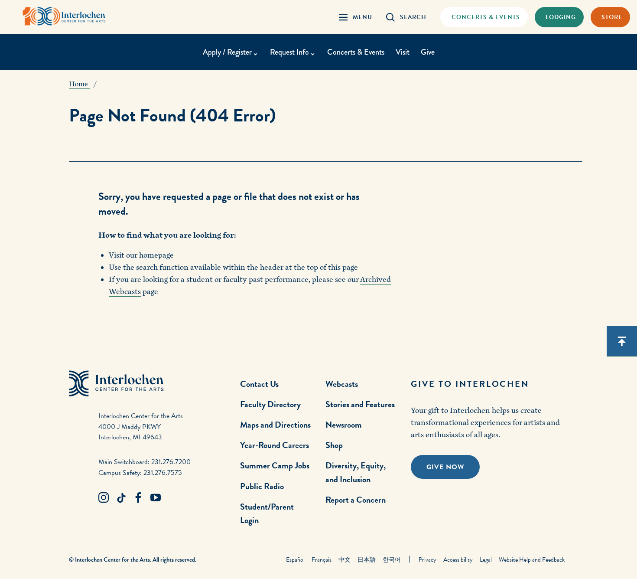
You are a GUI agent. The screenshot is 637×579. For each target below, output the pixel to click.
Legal (486, 559)
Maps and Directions (275, 424)
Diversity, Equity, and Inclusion (355, 472)
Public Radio (262, 486)
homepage (156, 255)
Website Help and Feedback (532, 559)
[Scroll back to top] (622, 341)
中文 (344, 559)
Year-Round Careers (274, 444)
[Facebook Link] (138, 498)
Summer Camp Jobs (274, 465)
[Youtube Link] (155, 498)
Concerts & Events (355, 52)
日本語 (367, 559)
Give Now (445, 467)
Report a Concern (355, 499)
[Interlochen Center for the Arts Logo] (64, 16)
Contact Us (259, 383)
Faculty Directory (270, 404)
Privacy (427, 559)
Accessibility (458, 559)
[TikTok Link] (121, 498)
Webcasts (341, 383)
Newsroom (343, 424)
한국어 (392, 559)
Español (295, 559)
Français (322, 559)
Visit (403, 52)
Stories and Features (360, 404)
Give (428, 52)
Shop (334, 444)
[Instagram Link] (103, 498)
